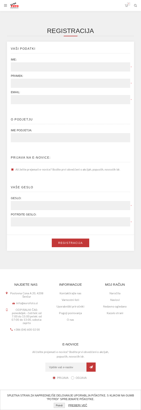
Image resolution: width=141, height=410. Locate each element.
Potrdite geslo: (23, 214)
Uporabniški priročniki (70, 306)
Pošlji (91, 367)
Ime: (14, 59)
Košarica (128, 4)
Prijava (62, 377)
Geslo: (16, 198)
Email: (15, 92)
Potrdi (59, 405)
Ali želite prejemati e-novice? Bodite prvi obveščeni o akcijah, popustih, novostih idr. (67, 169)
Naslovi (115, 299)
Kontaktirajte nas (70, 293)
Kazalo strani (115, 313)
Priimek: (17, 75)
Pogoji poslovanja (70, 313)
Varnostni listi (70, 299)
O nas (70, 319)
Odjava (81, 377)
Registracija (70, 242)
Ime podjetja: (21, 130)
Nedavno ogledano (115, 306)
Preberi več (77, 405)
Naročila (114, 293)
